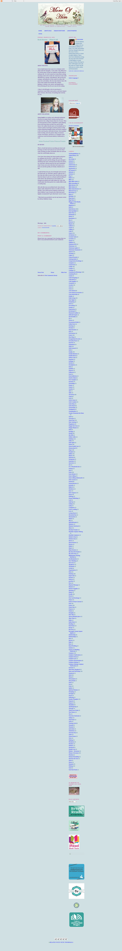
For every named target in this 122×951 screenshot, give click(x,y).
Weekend (71, 747)
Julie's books (74, 125)
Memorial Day (72, 515)
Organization (72, 570)
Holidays (71, 439)
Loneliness (72, 507)
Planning (71, 590)
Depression (72, 309)
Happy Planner (73, 427)
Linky (70, 505)
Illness (70, 455)
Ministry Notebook (74, 526)
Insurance (71, 461)
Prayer (70, 605)
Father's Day (72, 357)
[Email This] (56, 226)
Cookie (70, 266)
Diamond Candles (73, 313)
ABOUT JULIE (47, 30)
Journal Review (73, 483)
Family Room (72, 355)
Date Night (72, 300)
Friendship (72, 383)
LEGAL (40, 33)
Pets (70, 583)
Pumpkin (71, 612)
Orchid (70, 568)
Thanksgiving (72, 706)
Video (70, 734)
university (71, 729)
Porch (70, 596)
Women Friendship (74, 756)
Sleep (70, 677)
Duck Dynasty (72, 329)
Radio (70, 620)
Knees (70, 494)
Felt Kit (71, 363)
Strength (71, 693)
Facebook (46, 141)
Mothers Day (72, 538)
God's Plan (71, 404)
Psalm (70, 611)
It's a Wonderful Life (74, 466)
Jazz (70, 470)
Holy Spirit (72, 442)
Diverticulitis (72, 316)
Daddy (70, 296)
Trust (70, 721)
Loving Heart (72, 513)
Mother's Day (72, 537)
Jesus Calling (72, 476)
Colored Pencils (73, 257)
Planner (71, 586)
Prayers (71, 609)
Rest (70, 638)
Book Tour (71, 212)
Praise (70, 599)
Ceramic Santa (73, 237)
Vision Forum (72, 736)
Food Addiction (73, 376)
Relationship (72, 634)
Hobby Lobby (72, 437)
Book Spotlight (73, 211)
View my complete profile (76, 71)
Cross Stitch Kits (73, 294)
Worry (70, 762)
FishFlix (71, 368)
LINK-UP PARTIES (72, 30)
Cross (70, 288)
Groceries (71, 418)
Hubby (70, 453)
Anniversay (72, 166)
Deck (70, 303)
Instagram (71, 459)
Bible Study (72, 187)
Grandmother (72, 411)
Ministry (71, 524)
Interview (71, 463)
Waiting (71, 740)
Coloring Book (72, 259)
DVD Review (72, 333)
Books (70, 216)
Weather (71, 743)
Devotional (72, 311)
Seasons (71, 667)
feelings (71, 361)
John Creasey (72, 479)
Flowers (71, 370)
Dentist (71, 307)
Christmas (71, 246)
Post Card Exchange (74, 598)
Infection (71, 457)
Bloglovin (71, 205)
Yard (70, 768)
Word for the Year (73, 758)
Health (70, 433)
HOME (40, 30)
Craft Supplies (72, 281)
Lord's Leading (73, 509)
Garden (71, 389)
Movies (71, 544)
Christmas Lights (73, 248)
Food (70, 374)
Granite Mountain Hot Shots (76, 413)
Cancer (71, 233)
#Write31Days (72, 155)
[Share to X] (59, 226)
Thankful (71, 704)
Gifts (70, 392)
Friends (71, 381)
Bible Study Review (74, 189)
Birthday (71, 196)
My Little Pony (73, 553)
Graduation (72, 409)
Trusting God (72, 723)
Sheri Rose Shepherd (74, 669)
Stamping (71, 691)
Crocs (70, 287)
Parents (71, 577)
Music (70, 548)
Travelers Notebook (74, 716)
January (71, 468)
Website (41, 141)
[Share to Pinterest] (62, 226)
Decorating (72, 305)
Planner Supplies (73, 588)
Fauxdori (71, 359)
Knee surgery (72, 492)
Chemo (71, 240)
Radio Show (72, 622)
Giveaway (71, 394)
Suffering (71, 697)
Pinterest (57, 141)
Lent (70, 500)
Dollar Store (72, 324)
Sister (70, 675)
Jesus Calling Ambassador (76, 478)
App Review (72, 168)
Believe (71, 177)
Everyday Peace (73, 340)
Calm (70, 231)
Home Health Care (74, 446)
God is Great (72, 400)
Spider (70, 688)
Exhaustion (72, 344)
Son (70, 684)
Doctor (70, 320)
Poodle (70, 594)
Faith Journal (72, 348)
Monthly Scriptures (74, 535)
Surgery (71, 703)
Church (71, 251)
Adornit (71, 161)
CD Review (71, 235)
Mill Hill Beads (73, 522)
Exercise (71, 342)
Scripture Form (73, 656)
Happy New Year (73, 426)
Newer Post (41, 272)
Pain (70, 572)
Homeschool (72, 448)
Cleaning (71, 253)
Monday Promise (73, 530)
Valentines (71, 730)
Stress (70, 695)
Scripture (71, 653)
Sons (70, 686)
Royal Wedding (73, 646)
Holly (70, 440)
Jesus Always (72, 474)
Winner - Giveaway (74, 751)
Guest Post (71, 420)
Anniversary (72, 164)
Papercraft (71, 575)
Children (71, 242)
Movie (70, 540)
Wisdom (71, 755)
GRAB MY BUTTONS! (59, 30)
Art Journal (72, 170)
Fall (70, 350)
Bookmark (71, 214)
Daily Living (72, 298)
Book (70, 207)
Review (71, 640)
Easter (70, 335)
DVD (70, 331)
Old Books (71, 566)
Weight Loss (72, 749)
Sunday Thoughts (73, 699)
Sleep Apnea (72, 678)
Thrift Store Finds (73, 710)
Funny (70, 385)
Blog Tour (71, 200)
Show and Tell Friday (74, 671)
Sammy (71, 647)
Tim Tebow (72, 712)
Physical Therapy (73, 585)
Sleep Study (72, 680)
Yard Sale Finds (73, 769)
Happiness (72, 424)
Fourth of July (72, 378)
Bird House (72, 192)
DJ (69, 318)
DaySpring (71, 302)
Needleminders (73, 559)
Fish (70, 366)
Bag (70, 176)
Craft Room (72, 279)
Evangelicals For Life (74, 339)
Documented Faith (74, 322)
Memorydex (72, 516)
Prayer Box (72, 607)
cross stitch (72, 290)
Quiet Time (72, 618)
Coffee (70, 255)
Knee (70, 491)
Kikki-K (71, 487)
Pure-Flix (71, 614)
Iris (70, 465)
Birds (70, 194)
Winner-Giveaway (74, 753)
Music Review (72, 550)
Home (52, 272)
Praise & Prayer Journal (75, 601)
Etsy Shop (71, 337)
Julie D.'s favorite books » (78, 146)
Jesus (70, 472)
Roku (70, 642)
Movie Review (72, 542)
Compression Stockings (75, 261)
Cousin (70, 275)
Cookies (71, 268)
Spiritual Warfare (73, 690)
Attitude (71, 172)
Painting (71, 573)
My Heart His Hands (74, 551)
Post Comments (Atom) (51, 275)
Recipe (70, 627)
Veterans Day (72, 732)
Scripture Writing (73, 662)
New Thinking (72, 561)
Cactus (70, 227)
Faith (70, 346)
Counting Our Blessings (75, 272)
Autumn (71, 174)
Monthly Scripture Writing (76, 531)
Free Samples (72, 379)
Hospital (71, 452)
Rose (70, 644)
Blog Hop (71, 198)
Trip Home (72, 719)
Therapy (71, 708)
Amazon (71, 163)
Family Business (73, 353)
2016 (70, 157)
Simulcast (71, 673)
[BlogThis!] (58, 226)
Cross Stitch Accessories (75, 292)
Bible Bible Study (73, 181)
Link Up (71, 502)
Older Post (64, 272)
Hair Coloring (72, 422)
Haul (70, 429)
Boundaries (72, 218)
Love (70, 511)
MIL (70, 520)
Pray (70, 603)
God (70, 398)
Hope (70, 450)
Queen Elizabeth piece (75, 616)
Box (70, 220)
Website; (71, 745)
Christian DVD (72, 244)
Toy (70, 714)
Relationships (72, 636)
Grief (70, 416)
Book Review (45, 227)
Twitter (52, 141)
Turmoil (71, 725)
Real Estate (72, 625)
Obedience (71, 564)
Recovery (71, 629)
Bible (70, 179)
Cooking (71, 270)
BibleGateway (72, 190)
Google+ (63, 141)
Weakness (71, 742)
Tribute (71, 717)
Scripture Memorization (75, 660)
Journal (71, 481)
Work (70, 760)
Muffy (70, 546)
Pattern (71, 579)
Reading (71, 624)
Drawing (71, 326)
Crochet (71, 285)
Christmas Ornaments (75, 250)
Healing (71, 431)
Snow (70, 682)
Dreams (71, 327)
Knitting (71, 496)
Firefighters (72, 365)
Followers (71, 372)
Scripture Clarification (75, 655)
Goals (70, 396)
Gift (70, 391)
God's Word (72, 405)
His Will (71, 435)
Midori (70, 518)
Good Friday (72, 407)
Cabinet (71, 225)
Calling (71, 229)
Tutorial (71, 727)
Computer (71, 263)
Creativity (71, 283)
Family (70, 352)
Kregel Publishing (73, 498)
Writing (71, 766)
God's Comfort (72, 402)
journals (71, 485)
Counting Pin (72, 274)
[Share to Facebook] (60, 226)
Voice (70, 738)
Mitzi (70, 528)
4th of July (71, 159)
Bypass (71, 224)
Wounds (71, 764)
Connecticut (72, 264)
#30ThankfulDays (73, 153)
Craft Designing (73, 277)
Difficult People (73, 315)
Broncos (71, 222)
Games (71, 387)
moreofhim (80, 39)
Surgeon (71, 701)
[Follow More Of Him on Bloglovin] (75, 103)
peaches (71, 581)
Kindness (71, 489)
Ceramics (71, 238)
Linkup (71, 503)
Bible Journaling (73, 183)
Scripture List (72, 658)
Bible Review (72, 185)
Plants (70, 592)
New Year (71, 562)
